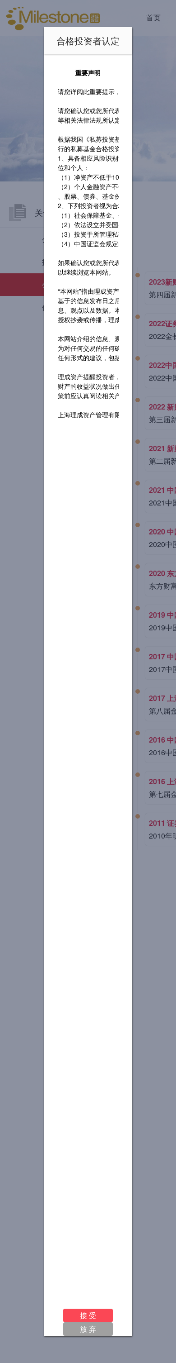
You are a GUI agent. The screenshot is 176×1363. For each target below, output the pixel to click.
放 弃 (88, 1329)
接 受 (88, 1315)
